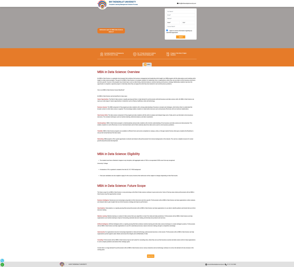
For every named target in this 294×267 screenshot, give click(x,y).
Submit (181, 37)
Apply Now (151, 256)
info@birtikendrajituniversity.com (187, 3)
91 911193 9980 (231, 264)
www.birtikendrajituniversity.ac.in (216, 264)
